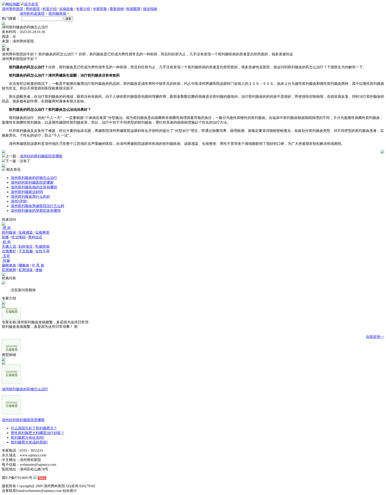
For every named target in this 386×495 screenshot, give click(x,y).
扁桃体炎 (9, 265)
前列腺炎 (9, 232)
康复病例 (116, 9)
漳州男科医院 (12, 9)
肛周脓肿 (9, 270)
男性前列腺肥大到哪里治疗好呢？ (37, 433)
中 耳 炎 (38, 265)
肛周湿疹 (26, 270)
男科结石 (35, 237)
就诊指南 (150, 9)
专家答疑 (100, 9)
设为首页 (31, 4)
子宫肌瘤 (26, 251)
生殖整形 (42, 232)
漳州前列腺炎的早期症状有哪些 (36, 210)
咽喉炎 (24, 265)
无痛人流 (9, 246)
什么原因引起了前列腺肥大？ (34, 428)
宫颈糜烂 (9, 251)
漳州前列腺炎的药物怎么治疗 (34, 178)
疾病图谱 (133, 9)
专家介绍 (83, 9)
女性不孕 (42, 251)
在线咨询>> (375, 332)
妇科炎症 (26, 246)
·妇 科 (6, 242)
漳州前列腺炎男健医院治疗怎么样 (37, 206)
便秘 (38, 270)
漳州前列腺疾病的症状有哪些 (34, 187)
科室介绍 (49, 9)
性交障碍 (18, 237)
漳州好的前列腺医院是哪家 (41, 156)
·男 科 (6, 228)
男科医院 (33, 9)
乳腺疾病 (42, 246)
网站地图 (12, 4)
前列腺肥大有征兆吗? (27, 437)
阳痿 (5, 237)
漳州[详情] (19, 201)
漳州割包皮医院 (32, 13)
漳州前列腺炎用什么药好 (30, 196)
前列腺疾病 (57, 13)
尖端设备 (66, 9)
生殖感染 (26, 232)
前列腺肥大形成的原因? (29, 442)
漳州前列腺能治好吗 (27, 192)
